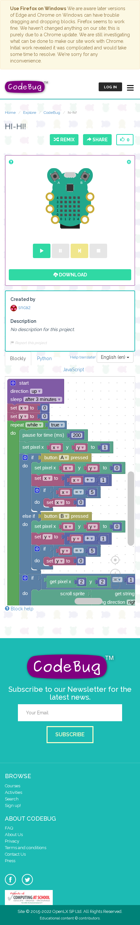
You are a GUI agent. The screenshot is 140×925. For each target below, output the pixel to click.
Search (12, 798)
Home (10, 112)
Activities (13, 792)
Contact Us (15, 854)
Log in (110, 87)
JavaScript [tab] (73, 369)
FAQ (9, 828)
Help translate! (83, 357)
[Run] (41, 251)
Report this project (30, 342)
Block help (21, 608)
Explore (29, 112)
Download (72, 274)
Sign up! (13, 805)
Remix (66, 139)
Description (23, 321)
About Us (14, 834)
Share (99, 139)
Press (10, 860)
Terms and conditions (25, 847)
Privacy (12, 841)
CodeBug (52, 112)
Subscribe (70, 734)
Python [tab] (44, 358)
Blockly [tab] (18, 358)
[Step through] (79, 251)
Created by (22, 299)
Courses (12, 785)
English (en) (114, 357)
